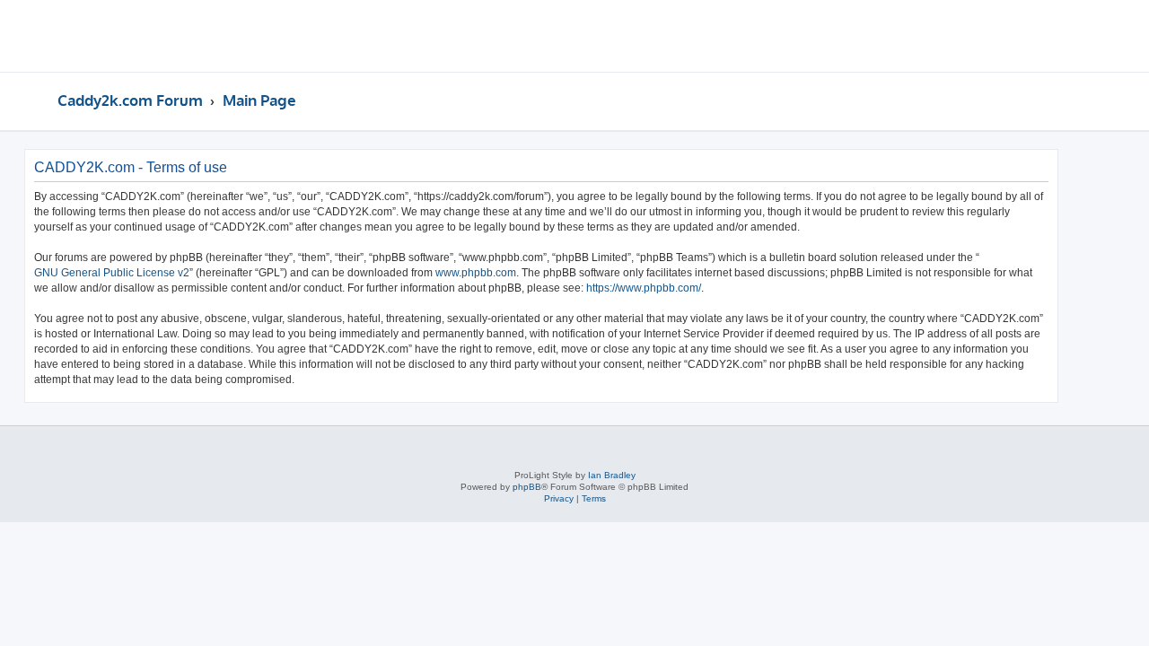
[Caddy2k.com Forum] (126, 36)
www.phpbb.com (475, 272)
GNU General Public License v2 (111, 272)
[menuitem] (1046, 38)
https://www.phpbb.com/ (643, 288)
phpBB (527, 487)
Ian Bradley (612, 475)
